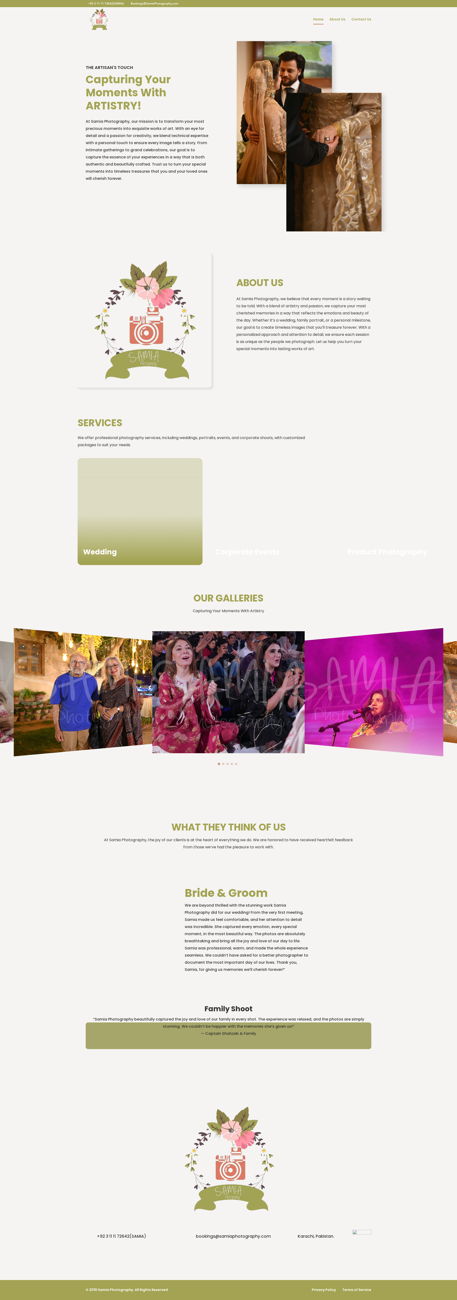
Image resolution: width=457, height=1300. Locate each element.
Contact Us (361, 20)
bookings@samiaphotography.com (233, 1236)
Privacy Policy (324, 1289)
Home (318, 20)
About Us (337, 20)
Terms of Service (356, 1289)
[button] (219, 764)
